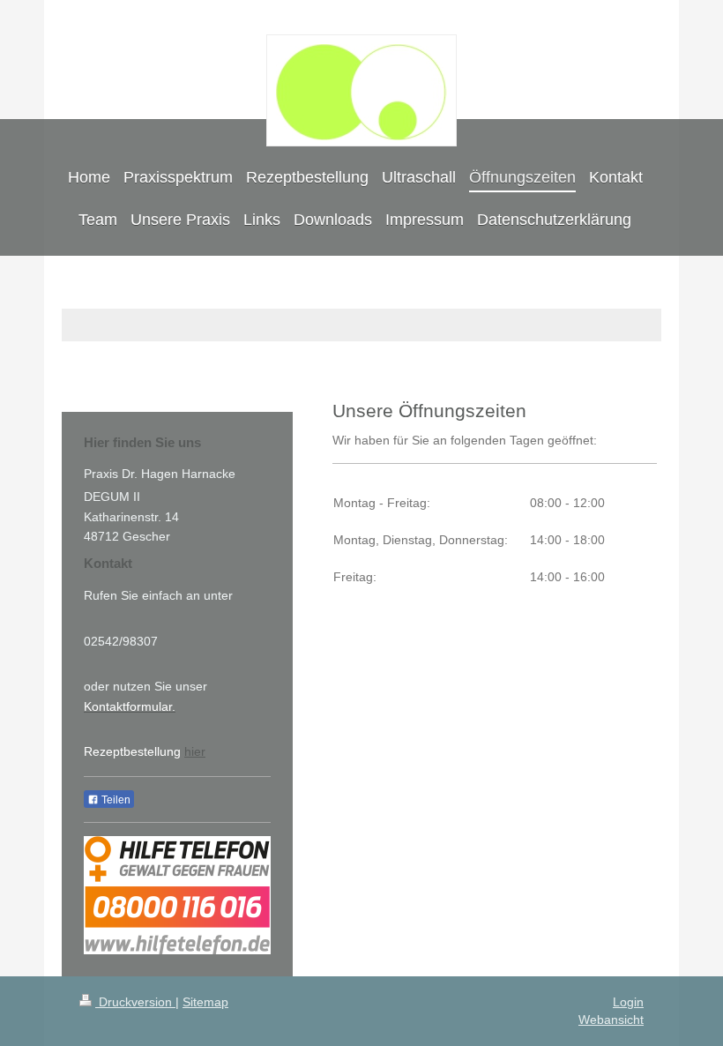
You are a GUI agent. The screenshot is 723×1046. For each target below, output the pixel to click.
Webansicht (611, 1019)
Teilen (114, 800)
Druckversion (135, 1002)
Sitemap (205, 1002)
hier (194, 751)
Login (628, 1002)
